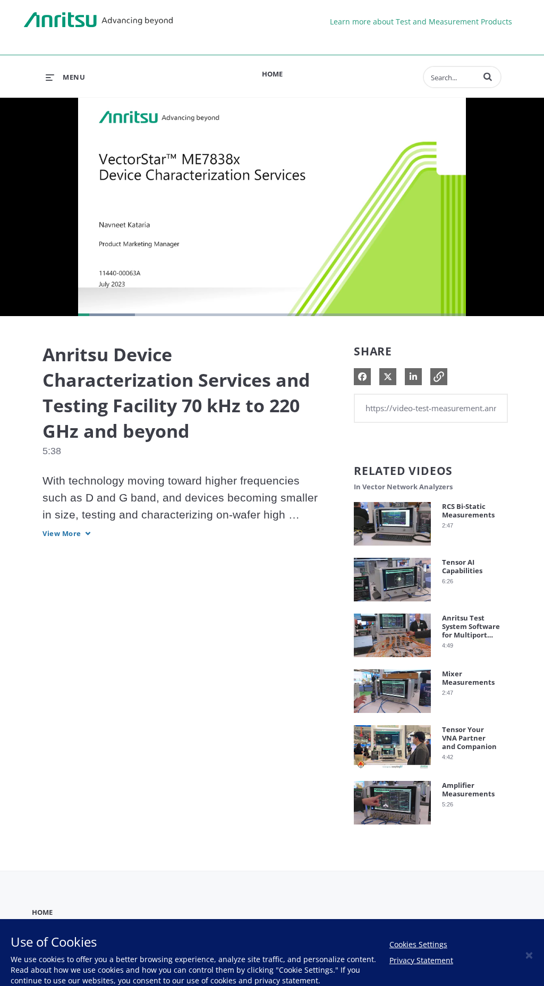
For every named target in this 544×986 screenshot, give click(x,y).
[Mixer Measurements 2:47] (392, 715)
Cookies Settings (418, 944)
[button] (487, 76)
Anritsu (98, 20)
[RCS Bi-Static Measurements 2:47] (392, 548)
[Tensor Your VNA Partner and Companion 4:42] (392, 771)
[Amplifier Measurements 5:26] (392, 827)
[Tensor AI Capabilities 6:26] (392, 604)
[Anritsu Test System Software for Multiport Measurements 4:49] (392, 659)
